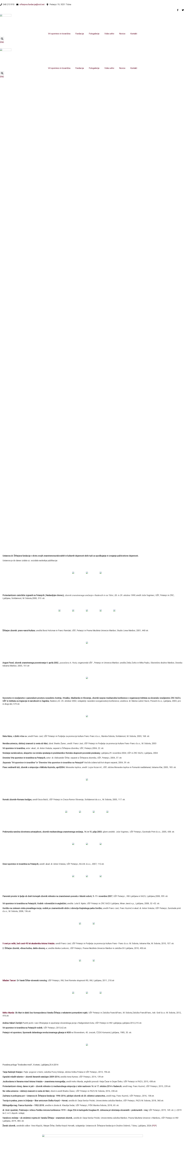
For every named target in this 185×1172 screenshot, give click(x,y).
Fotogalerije (94, 33)
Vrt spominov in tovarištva (59, 33)
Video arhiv (109, 33)
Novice (122, 33)
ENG (2, 42)
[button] (2, 39)
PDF (154, 1125)
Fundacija (79, 33)
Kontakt (133, 33)
